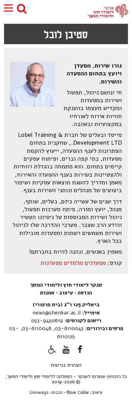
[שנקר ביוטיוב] (66, 350)
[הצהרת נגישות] (52, 350)
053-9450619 (47, 320)
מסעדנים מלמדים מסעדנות (73, 263)
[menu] (8, 8)
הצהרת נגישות (66, 365)
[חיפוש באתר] (22, 8)
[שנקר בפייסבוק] (79, 350)
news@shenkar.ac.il (56, 312)
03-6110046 (36, 328)
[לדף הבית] (108, 11)
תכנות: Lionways (46, 392)
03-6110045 (69, 328)
